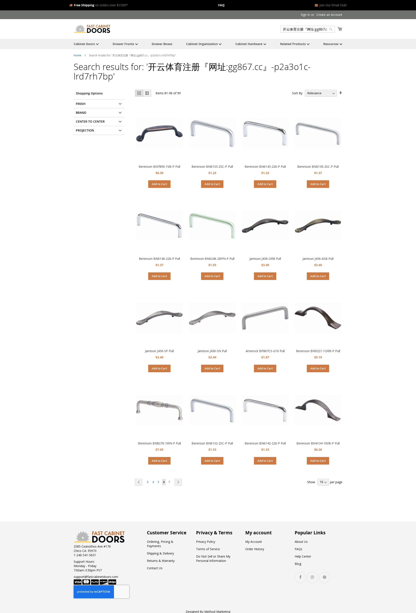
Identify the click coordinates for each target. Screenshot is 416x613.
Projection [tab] (85, 130)
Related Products (293, 44)
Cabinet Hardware (249, 44)
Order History (254, 549)
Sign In (305, 15)
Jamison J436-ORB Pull (265, 259)
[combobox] (308, 29)
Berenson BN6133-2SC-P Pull (212, 166)
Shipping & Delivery (160, 553)
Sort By (297, 93)
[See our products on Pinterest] (324, 577)
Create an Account (329, 15)
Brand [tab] (81, 113)
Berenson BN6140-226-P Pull (159, 259)
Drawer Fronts (124, 44)
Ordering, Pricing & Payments (160, 544)
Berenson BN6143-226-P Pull (265, 166)
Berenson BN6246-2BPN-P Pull (212, 259)
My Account (253, 542)
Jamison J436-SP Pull (159, 351)
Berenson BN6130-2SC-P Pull (318, 166)
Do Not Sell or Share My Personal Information (213, 558)
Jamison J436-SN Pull (212, 351)
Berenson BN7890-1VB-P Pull (159, 166)
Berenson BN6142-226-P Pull (265, 443)
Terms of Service (208, 549)
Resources (331, 44)
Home (77, 55)
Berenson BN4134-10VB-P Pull (318, 443)
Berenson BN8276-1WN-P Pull (159, 443)
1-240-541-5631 (85, 555)
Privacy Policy (205, 542)
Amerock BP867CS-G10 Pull (265, 351)
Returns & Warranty (161, 561)
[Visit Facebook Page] (300, 577)
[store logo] (92, 28)
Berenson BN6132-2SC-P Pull (212, 443)
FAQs (298, 549)
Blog (298, 564)
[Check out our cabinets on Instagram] (312, 577)
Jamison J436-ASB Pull (317, 259)
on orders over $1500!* (101, 5)
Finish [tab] (81, 104)
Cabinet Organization (202, 44)
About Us (301, 542)
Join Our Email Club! (333, 5)
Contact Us (154, 568)
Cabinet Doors (85, 44)
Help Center (303, 556)
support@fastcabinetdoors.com (96, 577)
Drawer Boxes (162, 44)
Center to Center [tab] (90, 121)
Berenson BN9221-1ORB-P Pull (318, 351)
